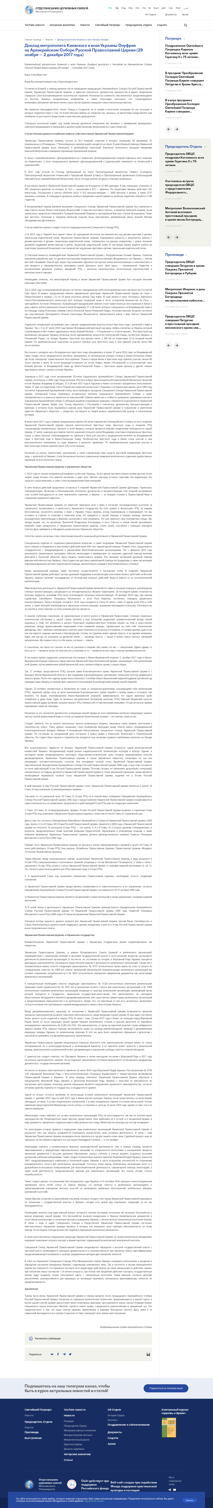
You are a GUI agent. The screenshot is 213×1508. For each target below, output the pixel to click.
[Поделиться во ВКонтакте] (52, 1354)
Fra (144, 8)
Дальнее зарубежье (74, 1449)
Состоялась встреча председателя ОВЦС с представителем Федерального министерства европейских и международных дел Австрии (184, 186)
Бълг (156, 8)
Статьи (68, 1460)
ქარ (164, 8)
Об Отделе (150, 14)
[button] (168, 129)
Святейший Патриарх (108, 25)
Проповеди (32, 1432)
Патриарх (69, 1421)
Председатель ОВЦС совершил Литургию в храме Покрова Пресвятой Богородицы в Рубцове (185, 267)
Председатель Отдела (138, 25)
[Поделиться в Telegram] (64, 1354)
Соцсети (162, 25)
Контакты (112, 1420)
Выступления (33, 1438)
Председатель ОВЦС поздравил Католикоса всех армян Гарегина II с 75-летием (184, 159)
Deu (131, 8)
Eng (124, 8)
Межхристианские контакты (78, 1435)
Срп (171, 8)
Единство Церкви (73, 1444)
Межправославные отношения (80, 1430)
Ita (150, 8)
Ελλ (137, 8)
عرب (185, 8)
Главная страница (33, 39)
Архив (185, 14)
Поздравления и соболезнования (129, 1424)
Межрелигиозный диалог (77, 1439)
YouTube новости (35, 25)
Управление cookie (94, 1501)
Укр (117, 8)
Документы (171, 14)
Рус (110, 8)
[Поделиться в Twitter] (70, 1354)
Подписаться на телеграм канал (166, 1388)
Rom (178, 8)
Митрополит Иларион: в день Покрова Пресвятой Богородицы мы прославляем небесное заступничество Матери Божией (185, 294)
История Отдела (116, 1415)
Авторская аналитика (62, 25)
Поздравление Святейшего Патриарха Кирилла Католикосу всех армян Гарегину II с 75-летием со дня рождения (184, 51)
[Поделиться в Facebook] (58, 1354)
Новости (85, 25)
